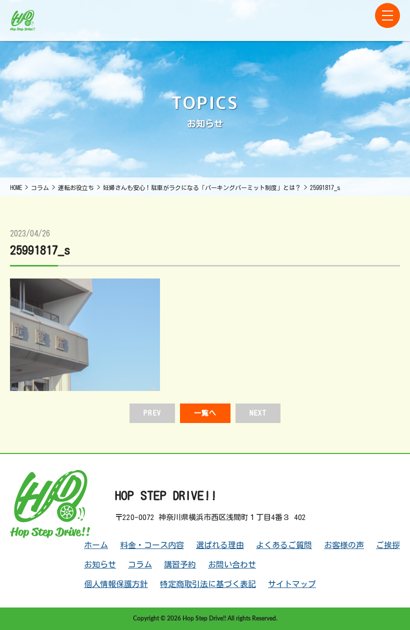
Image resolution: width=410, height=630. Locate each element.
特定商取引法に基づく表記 (208, 584)
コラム (140, 564)
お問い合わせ (232, 564)
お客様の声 (344, 545)
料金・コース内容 (152, 545)
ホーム (96, 545)
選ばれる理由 (220, 545)
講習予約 (180, 564)
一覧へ (205, 413)
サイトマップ (292, 584)
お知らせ (100, 564)
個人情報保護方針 (116, 584)
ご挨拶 (388, 545)
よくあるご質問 (284, 545)
